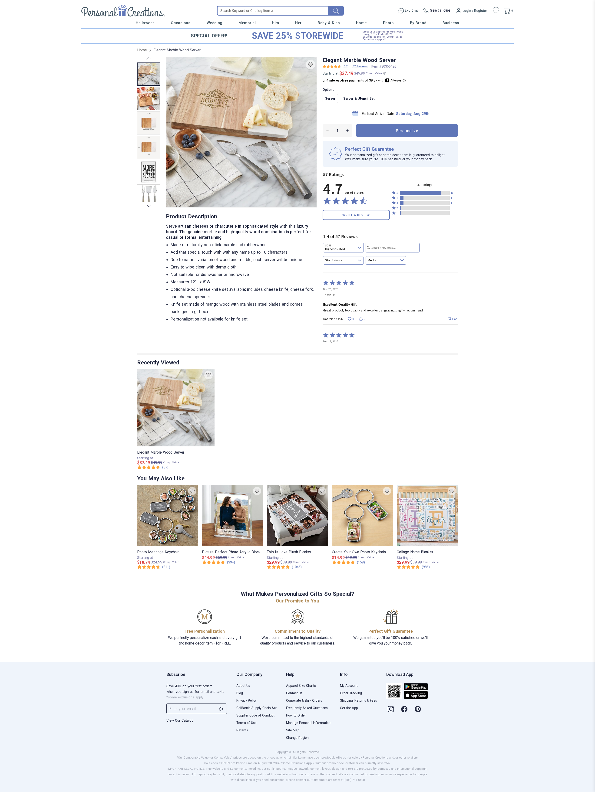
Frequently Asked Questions (307, 708)
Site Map (292, 730)
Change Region (297, 738)
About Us (243, 685)
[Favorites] (496, 11)
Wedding (214, 23)
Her (298, 23)
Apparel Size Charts (301, 685)
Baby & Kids (329, 23)
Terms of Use (246, 723)
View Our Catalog (179, 720)
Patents (242, 730)
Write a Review (356, 215)
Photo (388, 23)
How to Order (296, 715)
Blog (239, 693)
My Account (349, 685)
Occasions (180, 23)
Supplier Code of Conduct (255, 715)
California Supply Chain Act (256, 708)
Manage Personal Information (308, 723)
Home (361, 23)
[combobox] (343, 247)
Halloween (145, 23)
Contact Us (294, 693)
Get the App (349, 708)
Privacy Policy (246, 700)
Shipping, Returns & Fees (358, 700)
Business (451, 23)
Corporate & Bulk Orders (304, 700)
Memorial (247, 23)
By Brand (418, 23)
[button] (425, 193)
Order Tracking (351, 693)
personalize (407, 130)
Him (275, 23)
